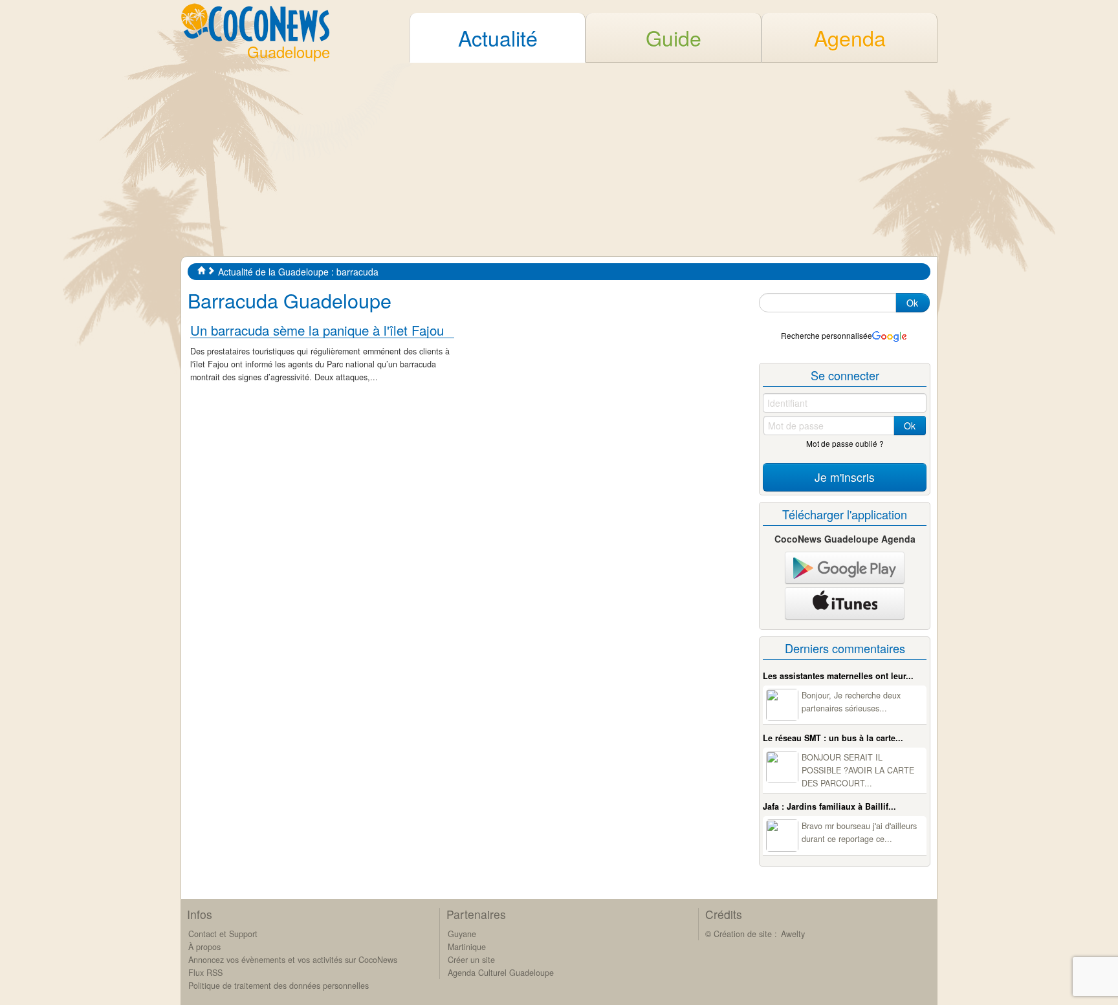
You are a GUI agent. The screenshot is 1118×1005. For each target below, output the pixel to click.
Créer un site (471, 960)
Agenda (850, 37)
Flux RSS (205, 972)
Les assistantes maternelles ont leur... (838, 676)
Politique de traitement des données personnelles (278, 985)
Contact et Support (223, 934)
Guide (673, 37)
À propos (204, 947)
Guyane (462, 934)
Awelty (793, 934)
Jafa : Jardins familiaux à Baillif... (829, 806)
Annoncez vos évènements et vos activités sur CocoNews (292, 960)
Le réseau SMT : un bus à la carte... (833, 738)
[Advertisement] (559, 159)
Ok (912, 302)
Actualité (498, 37)
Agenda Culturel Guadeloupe (501, 972)
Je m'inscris (845, 477)
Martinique (467, 947)
